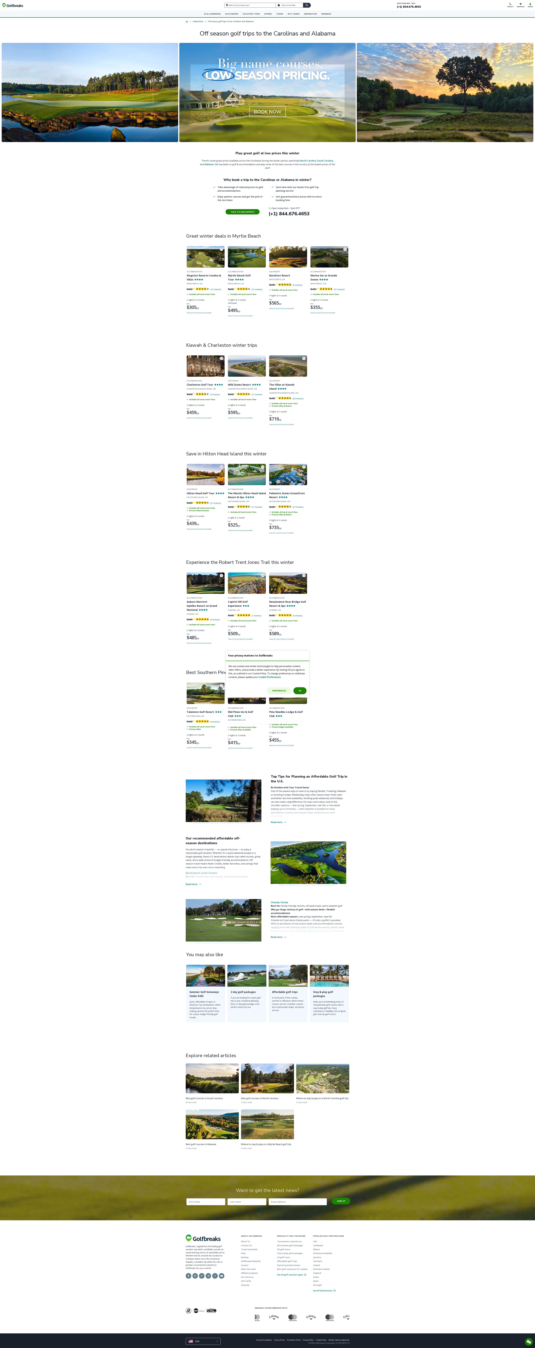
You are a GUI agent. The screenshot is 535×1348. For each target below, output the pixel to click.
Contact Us (246, 1245)
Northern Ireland (321, 1269)
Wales (316, 1277)
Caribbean (318, 1245)
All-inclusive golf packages (290, 1245)
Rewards (326, 14)
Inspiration (310, 14)
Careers (244, 1265)
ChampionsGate (321, 930)
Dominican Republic (322, 1253)
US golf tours (283, 1257)
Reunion (339, 930)
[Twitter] (215, 1276)
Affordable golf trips (287, 1261)
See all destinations (323, 1290)
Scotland (317, 1261)
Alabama (209, 164)
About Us (245, 1241)
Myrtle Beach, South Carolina (201, 873)
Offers (268, 14)
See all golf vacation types (290, 1274)
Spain (316, 1281)
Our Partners (247, 1277)
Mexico (316, 1249)
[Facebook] (188, 1276)
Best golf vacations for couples (292, 1269)
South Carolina (325, 160)
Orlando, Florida (279, 902)
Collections (198, 21)
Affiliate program (249, 1273)
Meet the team (248, 1269)
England (317, 1273)
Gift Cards (294, 14)
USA (315, 1241)
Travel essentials (249, 1249)
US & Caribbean (212, 14)
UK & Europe (231, 14)
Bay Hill (307, 930)
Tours (279, 14)
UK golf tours (283, 1249)
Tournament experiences (289, 1241)
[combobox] (203, 1341)
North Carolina (308, 160)
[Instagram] (195, 1276)
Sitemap (245, 1285)
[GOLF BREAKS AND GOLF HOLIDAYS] (12, 5)
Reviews (245, 1257)
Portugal (317, 1285)
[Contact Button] (529, 1342)
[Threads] (208, 1276)
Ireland (316, 1265)
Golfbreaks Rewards (251, 1261)
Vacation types (251, 14)
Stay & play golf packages (290, 1253)
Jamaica (317, 1257)
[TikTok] (202, 1276)
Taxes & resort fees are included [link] (199, 313)
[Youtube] (221, 1276)
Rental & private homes (288, 1265)
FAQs (243, 1253)
